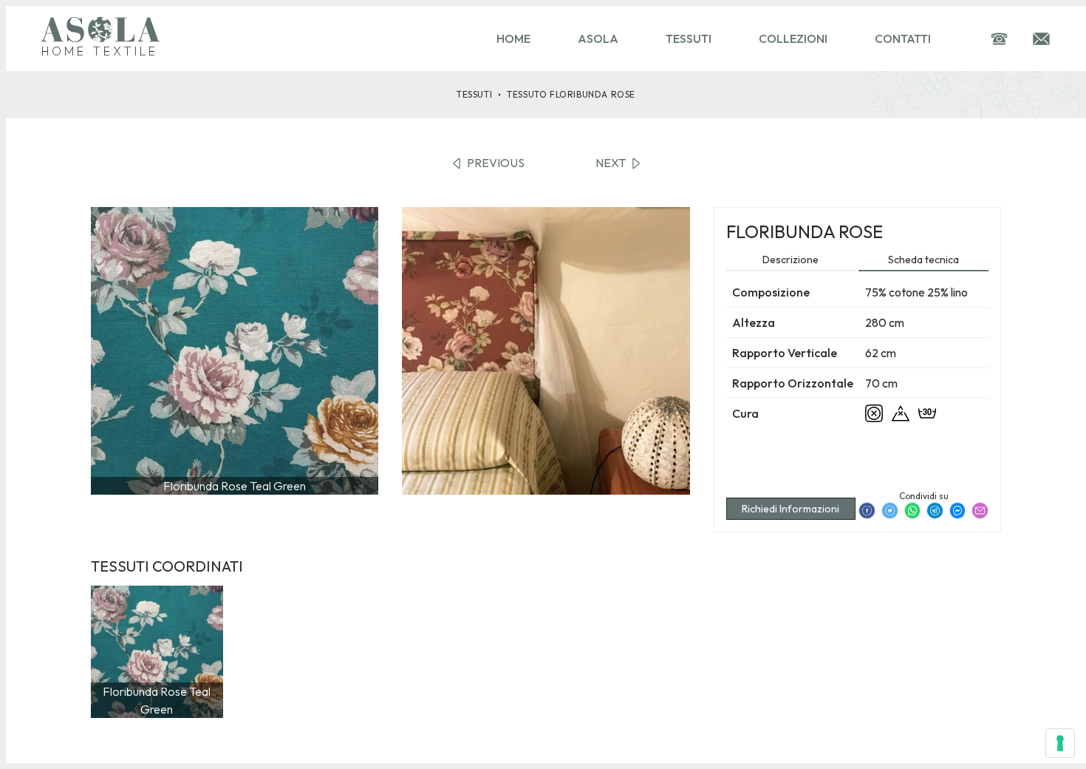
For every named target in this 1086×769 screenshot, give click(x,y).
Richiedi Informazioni (790, 508)
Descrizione (790, 259)
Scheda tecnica (923, 259)
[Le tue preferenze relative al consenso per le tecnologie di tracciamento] (1060, 743)
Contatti (903, 38)
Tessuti (688, 38)
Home (513, 38)
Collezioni (793, 38)
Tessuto (571, 94)
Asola (598, 38)
